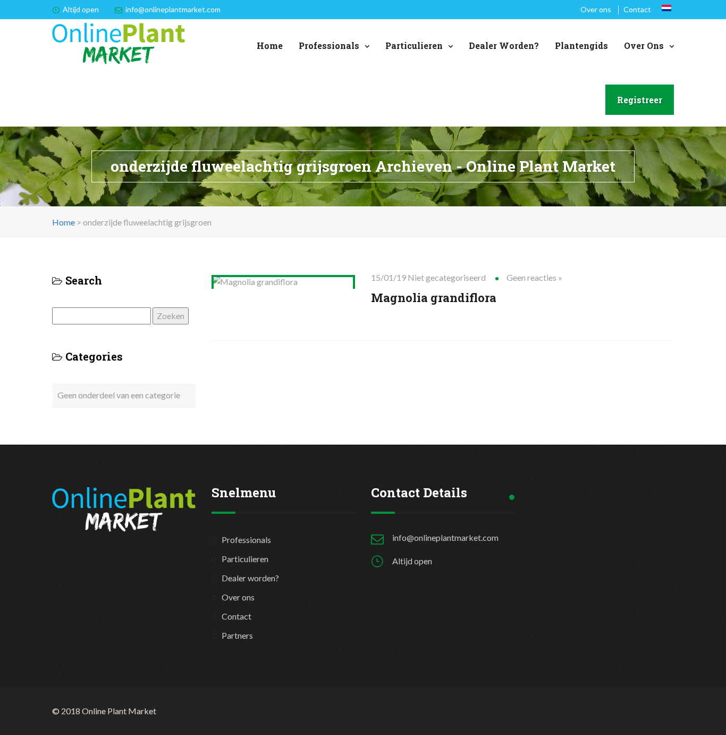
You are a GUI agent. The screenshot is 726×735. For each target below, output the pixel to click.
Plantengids (581, 45)
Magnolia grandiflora (433, 297)
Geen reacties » (534, 277)
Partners (237, 635)
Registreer (639, 99)
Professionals (329, 45)
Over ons (595, 9)
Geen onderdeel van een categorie (118, 395)
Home (270, 45)
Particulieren (414, 45)
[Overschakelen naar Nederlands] (666, 8)
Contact (637, 9)
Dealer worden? (504, 45)
